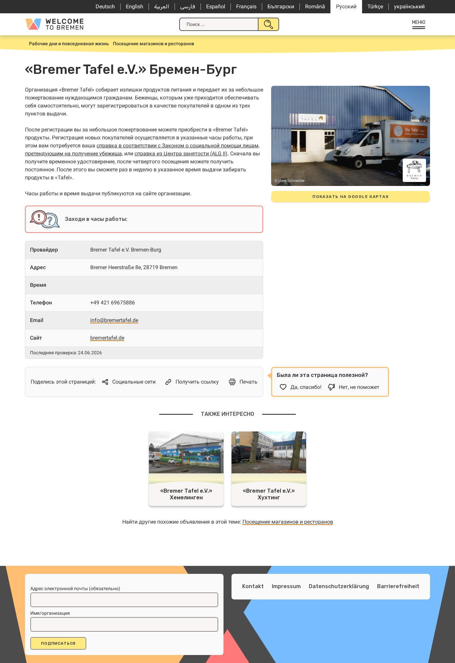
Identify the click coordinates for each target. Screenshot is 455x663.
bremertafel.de (107, 338)
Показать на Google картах (350, 196)
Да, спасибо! (305, 387)
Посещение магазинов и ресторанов (287, 522)
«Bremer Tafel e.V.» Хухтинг (269, 494)
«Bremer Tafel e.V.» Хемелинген (186, 494)
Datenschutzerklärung (339, 586)
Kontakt (253, 586)
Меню (419, 22)
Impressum (286, 586)
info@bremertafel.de (114, 320)
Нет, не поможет (359, 387)
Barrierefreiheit (398, 586)
